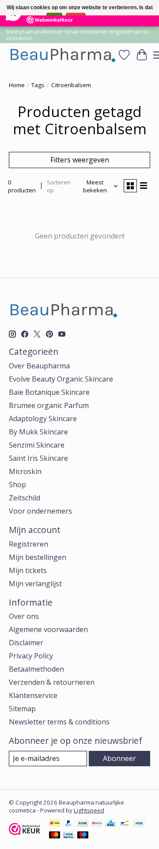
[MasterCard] (55, 835)
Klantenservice (33, 695)
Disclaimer (26, 642)
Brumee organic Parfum (49, 405)
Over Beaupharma (39, 366)
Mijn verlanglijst (35, 583)
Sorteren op (59, 186)
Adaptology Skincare (43, 418)
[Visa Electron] (68, 835)
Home (17, 85)
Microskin (25, 471)
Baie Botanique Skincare (49, 392)
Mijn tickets (28, 570)
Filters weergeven (79, 160)
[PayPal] (68, 824)
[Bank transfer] (83, 824)
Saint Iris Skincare (38, 458)
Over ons (24, 616)
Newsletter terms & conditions (59, 722)
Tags (38, 85)
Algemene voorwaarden (48, 629)
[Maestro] (83, 835)
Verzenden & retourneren (52, 682)
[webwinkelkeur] (24, 832)
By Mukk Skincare (38, 432)
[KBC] (110, 824)
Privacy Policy (31, 656)
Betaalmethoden (36, 669)
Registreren (28, 544)
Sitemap (22, 708)
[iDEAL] (54, 824)
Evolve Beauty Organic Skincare (61, 379)
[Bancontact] (124, 824)
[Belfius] (96, 824)
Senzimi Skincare (36, 445)
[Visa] (139, 824)
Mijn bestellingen (37, 557)
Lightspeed (89, 810)
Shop (17, 484)
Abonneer (119, 758)
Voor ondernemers (40, 511)
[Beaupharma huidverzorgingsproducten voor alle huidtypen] (62, 55)
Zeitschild (24, 498)
